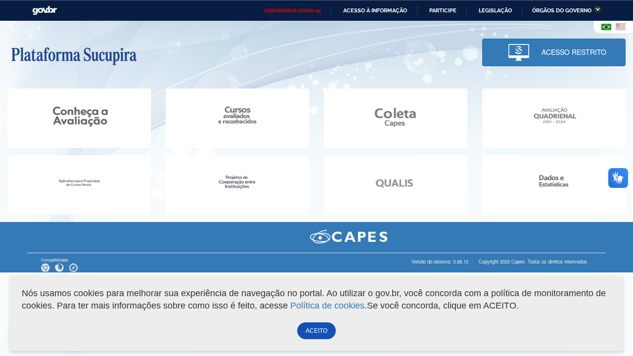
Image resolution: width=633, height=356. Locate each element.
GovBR (44, 10)
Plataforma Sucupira (73, 55)
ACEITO (316, 330)
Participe (442, 10)
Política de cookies (327, 306)
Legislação (495, 10)
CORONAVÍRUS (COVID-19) (292, 10)
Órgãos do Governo (561, 10)
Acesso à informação (375, 10)
